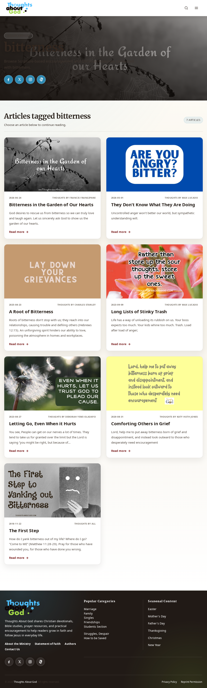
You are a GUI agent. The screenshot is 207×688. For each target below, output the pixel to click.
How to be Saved (95, 638)
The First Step (24, 530)
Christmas (155, 638)
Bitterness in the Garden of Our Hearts (51, 204)
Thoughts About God (25, 682)
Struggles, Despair (96, 634)
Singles (89, 618)
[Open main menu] (196, 8)
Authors (70, 644)
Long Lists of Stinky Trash (139, 311)
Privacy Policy (169, 682)
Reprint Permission (191, 682)
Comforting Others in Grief (140, 423)
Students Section (95, 626)
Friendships (92, 622)
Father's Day (156, 623)
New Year (154, 645)
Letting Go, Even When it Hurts (42, 423)
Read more (19, 232)
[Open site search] (186, 8)
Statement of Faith (48, 644)
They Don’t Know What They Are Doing (153, 204)
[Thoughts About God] (19, 8)
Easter (152, 609)
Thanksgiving (157, 630)
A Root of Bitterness (31, 311)
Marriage (90, 609)
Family (88, 613)
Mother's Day (157, 616)
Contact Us (12, 649)
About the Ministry (18, 644)
